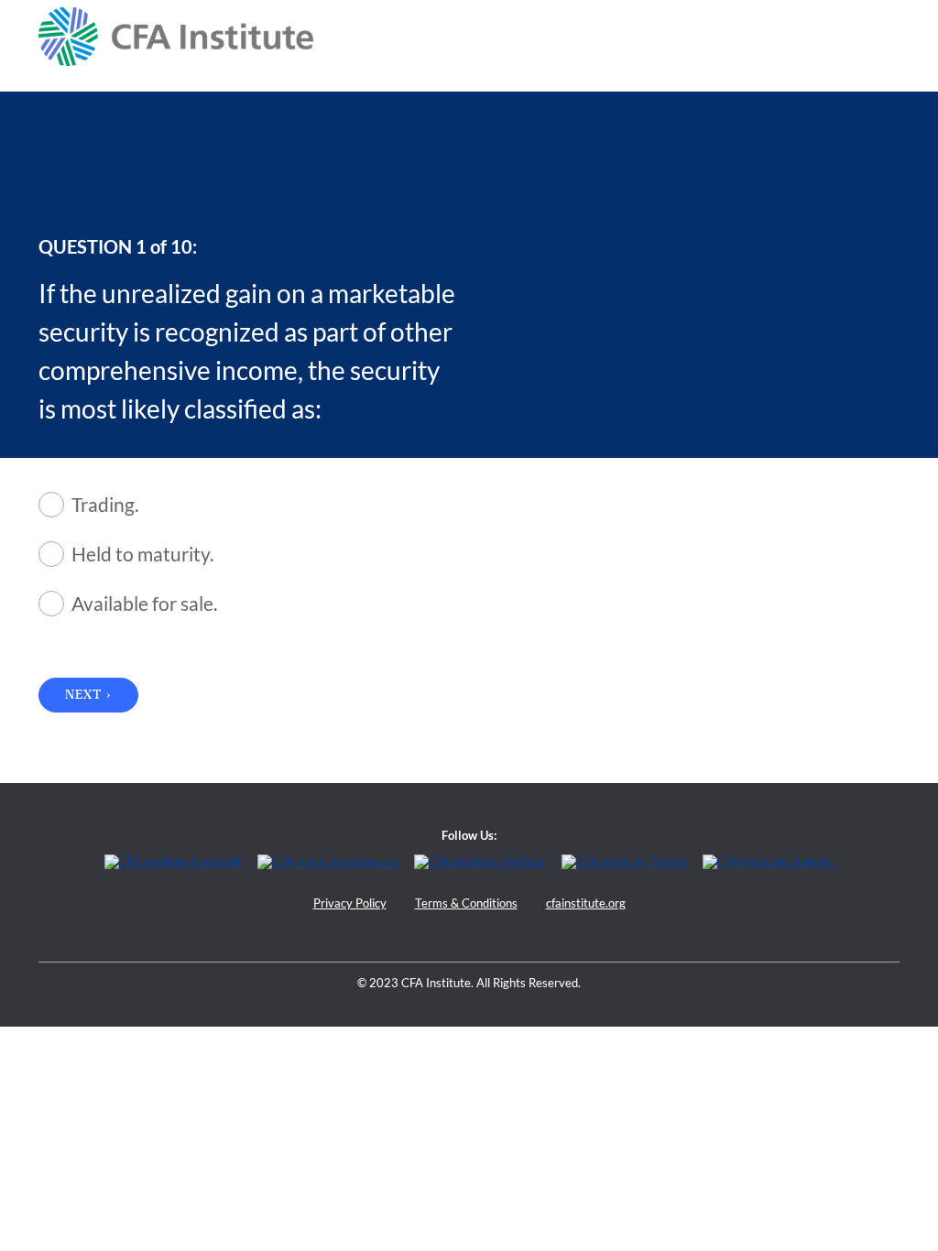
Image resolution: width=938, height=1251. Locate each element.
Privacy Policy (350, 903)
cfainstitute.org (586, 903)
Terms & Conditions (466, 903)
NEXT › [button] (88, 695)
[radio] (283, 505)
